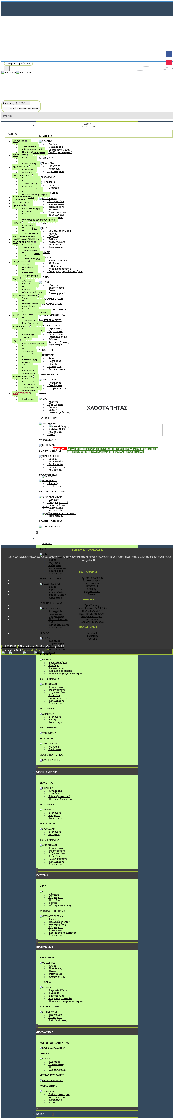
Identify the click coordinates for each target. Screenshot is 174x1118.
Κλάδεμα (54, 263)
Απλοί (52, 358)
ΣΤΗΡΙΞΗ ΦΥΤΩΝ (49, 374)
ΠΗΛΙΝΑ (44, 276)
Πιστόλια (54, 407)
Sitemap (91, 588)
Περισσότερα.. (56, 247)
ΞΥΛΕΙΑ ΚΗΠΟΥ (48, 418)
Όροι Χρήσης (92, 605)
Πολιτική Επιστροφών (91, 613)
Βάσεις (53, 410)
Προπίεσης (55, 361)
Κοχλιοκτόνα (56, 215)
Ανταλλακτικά (57, 369)
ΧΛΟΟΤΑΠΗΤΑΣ (48, 475)
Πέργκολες (55, 382)
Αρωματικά (55, 469)
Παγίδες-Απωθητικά (60, 152)
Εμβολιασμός (56, 266)
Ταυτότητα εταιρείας (91, 577)
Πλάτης (53, 363)
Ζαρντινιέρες (56, 287)
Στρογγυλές (55, 328)
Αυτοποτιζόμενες (59, 342)
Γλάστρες (54, 285)
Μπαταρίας (55, 366)
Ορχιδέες (54, 236)
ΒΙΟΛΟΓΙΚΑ (45, 136)
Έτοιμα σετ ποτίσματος (62, 513)
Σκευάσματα (56, 147)
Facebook (92, 633)
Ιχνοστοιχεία (56, 171)
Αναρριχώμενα (57, 242)
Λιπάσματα (55, 144)
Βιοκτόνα (54, 209)
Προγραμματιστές (59, 502)
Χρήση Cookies (92, 591)
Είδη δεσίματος (58, 388)
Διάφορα (54, 187)
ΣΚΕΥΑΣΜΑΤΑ (47, 176)
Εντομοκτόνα (56, 201)
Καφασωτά (55, 1099)
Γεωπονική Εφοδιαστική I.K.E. (36, 650)
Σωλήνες (54, 499)
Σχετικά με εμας (91, 580)
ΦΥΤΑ (43, 549)
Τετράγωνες (56, 331)
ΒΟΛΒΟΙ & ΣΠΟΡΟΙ (50, 450)
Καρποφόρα (55, 244)
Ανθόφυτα (54, 239)
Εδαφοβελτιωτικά (59, 149)
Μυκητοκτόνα (57, 204)
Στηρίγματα (55, 385)
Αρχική (92, 594)
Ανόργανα (54, 168)
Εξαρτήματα (56, 404)
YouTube (92, 638)
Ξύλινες (53, 339)
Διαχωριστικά (57, 1097)
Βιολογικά (54, 166)
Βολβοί (53, 459)
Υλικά (52, 1102)
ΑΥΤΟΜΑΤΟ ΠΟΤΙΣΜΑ (52, 491)
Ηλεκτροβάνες (57, 505)
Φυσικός (53, 483)
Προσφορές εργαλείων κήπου (66, 271)
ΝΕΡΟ (42, 393)
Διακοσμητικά (57, 293)
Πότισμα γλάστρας (59, 412)
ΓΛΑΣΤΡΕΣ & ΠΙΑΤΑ (50, 320)
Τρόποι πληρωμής (92, 611)
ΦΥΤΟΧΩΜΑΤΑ (47, 439)
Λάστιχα (53, 401)
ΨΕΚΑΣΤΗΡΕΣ (47, 350)
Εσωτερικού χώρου (60, 231)
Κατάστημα (92, 586)
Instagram (92, 636)
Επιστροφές (92, 619)
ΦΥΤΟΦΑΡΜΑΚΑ (49, 679)
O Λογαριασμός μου (91, 616)
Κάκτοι (53, 233)
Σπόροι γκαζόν (57, 467)
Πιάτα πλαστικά (58, 336)
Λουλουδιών (56, 464)
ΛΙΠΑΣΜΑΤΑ (46, 157)
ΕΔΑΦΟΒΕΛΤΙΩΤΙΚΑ (50, 521)
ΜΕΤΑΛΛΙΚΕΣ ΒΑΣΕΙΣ (51, 298)
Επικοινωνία (92, 583)
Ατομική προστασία (60, 268)
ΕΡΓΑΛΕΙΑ (44, 252)
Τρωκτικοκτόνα (58, 212)
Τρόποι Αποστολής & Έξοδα (91, 608)
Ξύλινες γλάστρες (59, 1094)
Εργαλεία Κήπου (58, 260)
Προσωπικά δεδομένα (92, 621)
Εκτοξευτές (55, 510)
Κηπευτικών (56, 461)
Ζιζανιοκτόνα (56, 206)
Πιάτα (52, 290)
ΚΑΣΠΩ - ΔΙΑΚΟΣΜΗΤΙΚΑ (53, 309)
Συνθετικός (55, 486)
